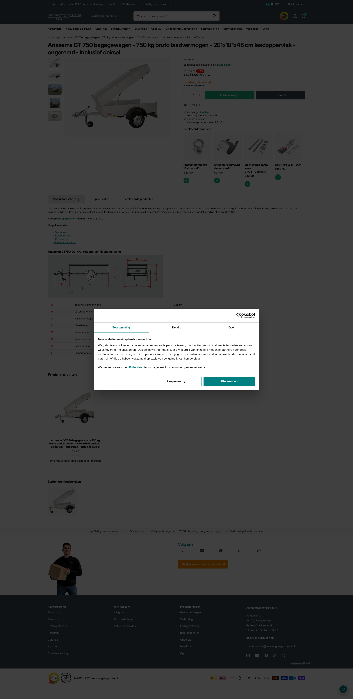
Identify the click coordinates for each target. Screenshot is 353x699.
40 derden (135, 367)
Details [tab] (176, 327)
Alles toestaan (229, 381)
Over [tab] (232, 327)
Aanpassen (174, 381)
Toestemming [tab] (121, 327)
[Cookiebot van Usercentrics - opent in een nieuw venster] (239, 315)
